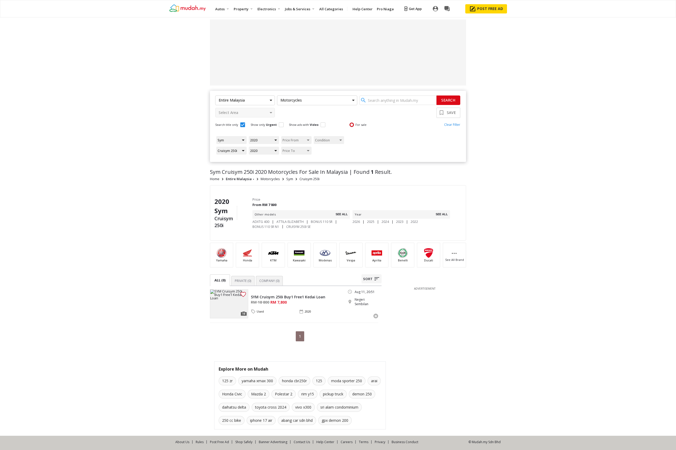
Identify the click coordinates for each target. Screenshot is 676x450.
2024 (385, 221)
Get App (415, 8)
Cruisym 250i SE (298, 226)
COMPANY (269, 281)
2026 (356, 221)
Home (214, 178)
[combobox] (397, 100)
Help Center (325, 442)
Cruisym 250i (309, 178)
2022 (414, 221)
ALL (220, 280)
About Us (182, 442)
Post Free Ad (219, 442)
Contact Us (302, 442)
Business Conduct (405, 442)
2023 (399, 221)
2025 (370, 221)
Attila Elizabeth (290, 221)
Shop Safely (243, 442)
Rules (200, 442)
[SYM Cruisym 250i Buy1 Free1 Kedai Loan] (229, 304)
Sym (289, 178)
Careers (347, 442)
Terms (363, 442)
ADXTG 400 (260, 221)
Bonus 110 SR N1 (265, 226)
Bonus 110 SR (321, 221)
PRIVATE (243, 281)
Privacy (380, 442)
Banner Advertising (273, 442)
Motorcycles (270, 178)
